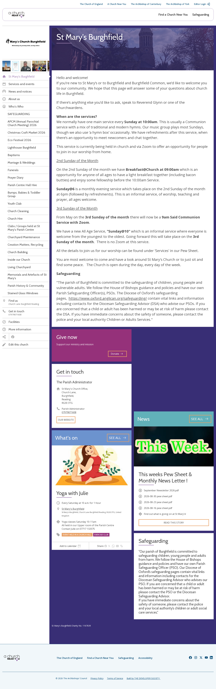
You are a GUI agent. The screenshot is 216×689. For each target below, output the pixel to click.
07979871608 (69, 412)
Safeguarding (200, 14)
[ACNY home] (16, 14)
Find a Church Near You (173, 14)
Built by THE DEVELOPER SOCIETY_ (143, 678)
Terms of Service (115, 678)
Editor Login (200, 4)
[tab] (70, 546)
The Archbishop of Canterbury (146, 4)
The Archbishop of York (177, 4)
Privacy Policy (97, 678)
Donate (115, 353)
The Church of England (91, 4)
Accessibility (145, 658)
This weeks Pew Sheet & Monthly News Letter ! (165, 477)
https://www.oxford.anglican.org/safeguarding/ (108, 298)
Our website (66, 419)
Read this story (174, 522)
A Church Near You (116, 4)
